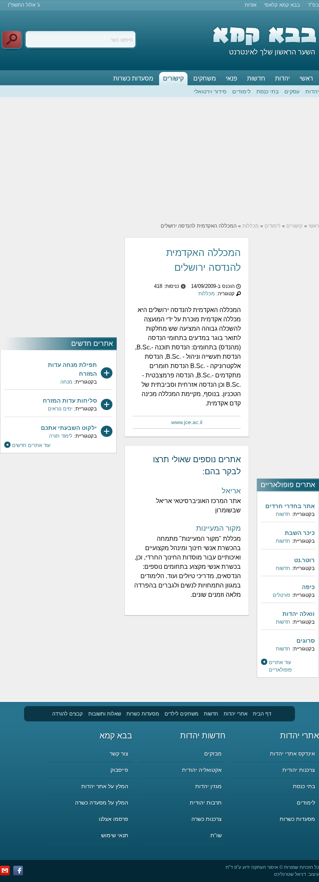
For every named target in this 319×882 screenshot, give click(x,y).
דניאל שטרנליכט (290, 874)
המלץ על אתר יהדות (104, 786)
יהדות (282, 78)
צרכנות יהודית (298, 770)
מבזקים (213, 753)
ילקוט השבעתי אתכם (69, 427)
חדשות (256, 78)
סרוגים (305, 640)
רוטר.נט (304, 560)
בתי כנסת (267, 91)
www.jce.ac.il (186, 422)
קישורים (173, 78)
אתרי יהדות (235, 714)
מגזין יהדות (208, 786)
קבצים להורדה (67, 714)
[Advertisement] (159, 159)
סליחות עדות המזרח (70, 400)
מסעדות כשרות (133, 78)
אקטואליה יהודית (202, 770)
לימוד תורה (60, 436)
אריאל (231, 491)
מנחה (66, 382)
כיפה (308, 587)
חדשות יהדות (203, 735)
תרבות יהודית (206, 803)
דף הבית (262, 714)
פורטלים (281, 595)
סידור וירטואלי (210, 91)
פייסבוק (119, 770)
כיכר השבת (300, 533)
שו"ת (216, 835)
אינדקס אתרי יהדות (292, 753)
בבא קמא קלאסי (282, 5)
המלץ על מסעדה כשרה (101, 803)
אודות (250, 5)
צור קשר (119, 753)
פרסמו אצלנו (113, 819)
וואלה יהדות (298, 613)
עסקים (292, 91)
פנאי (231, 78)
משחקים (204, 78)
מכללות (250, 226)
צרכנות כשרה (206, 819)
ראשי (306, 78)
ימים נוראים (60, 409)
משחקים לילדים (181, 714)
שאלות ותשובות (104, 714)
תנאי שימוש (114, 835)
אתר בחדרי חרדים (290, 506)
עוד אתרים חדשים (31, 445)
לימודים (241, 91)
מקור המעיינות (218, 528)
